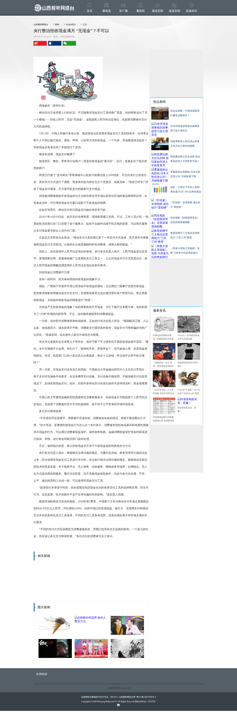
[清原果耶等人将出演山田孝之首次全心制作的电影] (160, 148)
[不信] (188, 385)
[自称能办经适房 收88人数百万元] (91, 621)
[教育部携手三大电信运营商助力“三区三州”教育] (160, 242)
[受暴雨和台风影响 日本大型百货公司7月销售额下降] (160, 180)
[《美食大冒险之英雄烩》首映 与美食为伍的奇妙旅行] (160, 257)
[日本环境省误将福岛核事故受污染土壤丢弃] (160, 135)
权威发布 (191, 10)
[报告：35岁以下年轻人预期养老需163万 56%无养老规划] (160, 194)
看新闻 (140, 10)
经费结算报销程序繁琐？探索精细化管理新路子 (163, 339)
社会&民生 (71, 24)
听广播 (123, 10)
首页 (89, 10)
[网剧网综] (55, 656)
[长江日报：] (127, 656)
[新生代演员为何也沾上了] (127, 633)
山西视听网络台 (40, 24)
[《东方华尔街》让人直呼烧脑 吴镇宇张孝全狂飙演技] (164, 385)
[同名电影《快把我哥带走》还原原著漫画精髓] (160, 226)
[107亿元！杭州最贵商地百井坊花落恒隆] (188, 330)
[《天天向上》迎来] (91, 656)
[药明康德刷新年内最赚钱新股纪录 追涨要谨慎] (164, 412)
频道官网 (157, 10)
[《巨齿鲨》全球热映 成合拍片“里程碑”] (160, 207)
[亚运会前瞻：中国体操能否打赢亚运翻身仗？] (160, 117)
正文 (85, 24)
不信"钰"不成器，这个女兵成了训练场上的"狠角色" (188, 393)
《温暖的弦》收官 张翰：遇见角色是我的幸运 (163, 366)
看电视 (106, 10)
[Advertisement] (177, 73)
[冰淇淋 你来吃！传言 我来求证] (55, 633)
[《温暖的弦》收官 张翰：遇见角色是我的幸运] (164, 358)
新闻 (57, 24)
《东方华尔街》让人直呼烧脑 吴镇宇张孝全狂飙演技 (163, 393)
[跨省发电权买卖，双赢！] (188, 403)
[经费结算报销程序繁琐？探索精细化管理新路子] (164, 330)
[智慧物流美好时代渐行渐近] (188, 358)
